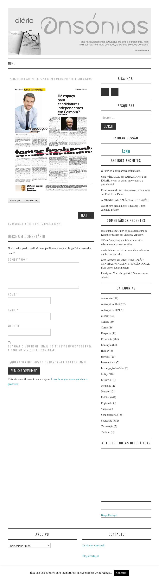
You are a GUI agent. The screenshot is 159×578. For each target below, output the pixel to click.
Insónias (105, 356)
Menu (12, 63)
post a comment (53, 224)
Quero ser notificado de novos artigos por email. (49, 362)
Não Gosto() (31, 200)
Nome (13, 294)
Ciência (105, 316)
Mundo (105, 391)
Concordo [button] (121, 572)
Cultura (105, 321)
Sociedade (106, 420)
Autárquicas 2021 (110, 310)
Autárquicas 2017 (110, 304)
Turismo (105, 432)
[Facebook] (114, 92)
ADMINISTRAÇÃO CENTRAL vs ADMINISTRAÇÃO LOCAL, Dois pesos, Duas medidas (125, 263)
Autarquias (107, 298)
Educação (106, 345)
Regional (106, 403)
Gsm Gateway (108, 260)
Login (126, 151)
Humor (105, 351)
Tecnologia (107, 426)
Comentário (18, 259)
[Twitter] (105, 92)
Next (86, 215)
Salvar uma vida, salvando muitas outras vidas (122, 242)
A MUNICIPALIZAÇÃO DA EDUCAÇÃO (124, 200)
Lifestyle (106, 380)
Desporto (106, 333)
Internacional (108, 362)
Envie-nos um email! (93, 545)
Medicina (106, 385)
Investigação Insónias (112, 368)
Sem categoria (109, 414)
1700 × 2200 (41, 79)
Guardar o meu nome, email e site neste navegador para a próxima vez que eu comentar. (50, 348)
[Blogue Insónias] (79, 31)
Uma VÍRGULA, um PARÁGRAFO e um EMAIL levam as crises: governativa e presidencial (124, 180)
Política (105, 397)
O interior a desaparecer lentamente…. (122, 171)
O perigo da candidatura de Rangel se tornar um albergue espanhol (124, 232)
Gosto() (15, 200)
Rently (104, 273)
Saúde (104, 409)
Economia (106, 339)
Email (13, 310)
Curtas (104, 327)
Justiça (104, 374)
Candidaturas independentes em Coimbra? (71, 79)
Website (14, 326)
